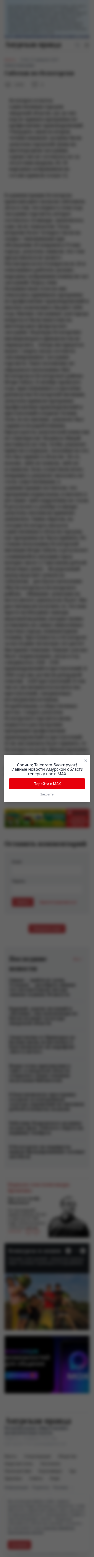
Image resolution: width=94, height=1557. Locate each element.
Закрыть (47, 794)
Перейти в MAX (47, 783)
